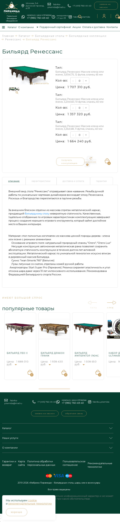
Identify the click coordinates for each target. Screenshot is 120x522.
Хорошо (16, 512)
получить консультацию (69, 161)
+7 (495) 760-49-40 (81, 6)
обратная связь (74, 413)
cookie (32, 500)
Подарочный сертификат (55, 27)
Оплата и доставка (93, 27)
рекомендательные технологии (30, 503)
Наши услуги (10, 438)
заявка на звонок (105, 5)
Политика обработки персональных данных (41, 463)
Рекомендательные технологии (100, 465)
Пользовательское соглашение (74, 463)
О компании (26, 27)
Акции (76, 27)
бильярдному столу (37, 213)
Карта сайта (21, 463)
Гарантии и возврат (9, 463)
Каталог (12, 27)
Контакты (112, 27)
